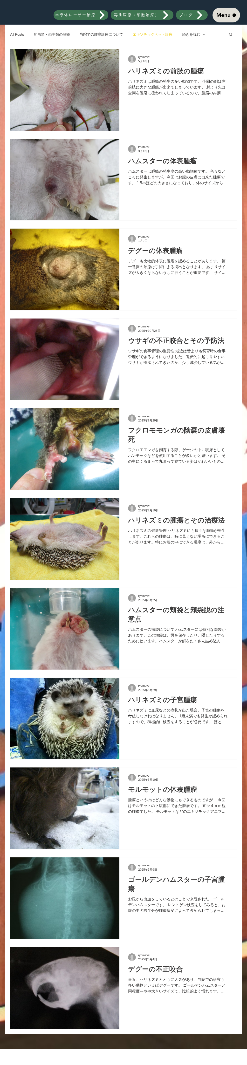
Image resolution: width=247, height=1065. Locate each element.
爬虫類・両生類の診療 (52, 34)
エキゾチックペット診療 (152, 34)
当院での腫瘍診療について (101, 34)
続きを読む (191, 34)
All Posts (17, 34)
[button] (230, 34)
